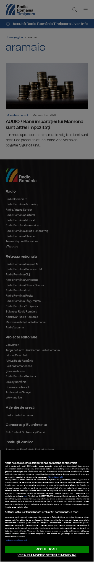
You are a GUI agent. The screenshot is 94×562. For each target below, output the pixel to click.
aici (25, 496)
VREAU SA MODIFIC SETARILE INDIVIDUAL (47, 555)
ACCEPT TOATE (47, 549)
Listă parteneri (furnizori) (16, 540)
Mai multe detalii (55, 477)
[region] (47, 506)
